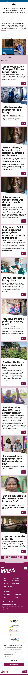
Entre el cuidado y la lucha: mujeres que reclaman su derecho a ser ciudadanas (13, 151)
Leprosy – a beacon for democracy (13, 537)
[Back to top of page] (25, 568)
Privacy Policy (18, 594)
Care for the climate (8, 586)
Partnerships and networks (10, 589)
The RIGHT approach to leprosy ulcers (13, 279)
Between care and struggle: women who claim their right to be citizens (12, 200)
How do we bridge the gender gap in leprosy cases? (13, 321)
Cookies (16, 597)
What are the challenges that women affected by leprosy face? (14, 498)
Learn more (6, 656)
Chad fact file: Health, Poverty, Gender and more (13, 365)
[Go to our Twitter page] (6, 601)
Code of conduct (16, 583)
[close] (23, 642)
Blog (7, 1)
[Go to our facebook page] (3, 601)
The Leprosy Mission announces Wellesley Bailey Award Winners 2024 (12, 459)
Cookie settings (14, 660)
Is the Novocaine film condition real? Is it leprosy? (12, 110)
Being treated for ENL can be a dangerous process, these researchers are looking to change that (13, 232)
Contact (6, 583)
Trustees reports (16, 578)
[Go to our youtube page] (12, 601)
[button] (25, 671)
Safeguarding (7, 594)
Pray (5, 597)
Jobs (5, 578)
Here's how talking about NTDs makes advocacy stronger (11, 410)
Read (23, 83)
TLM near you (6, 591)
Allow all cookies (14, 664)
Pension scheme (16, 580)
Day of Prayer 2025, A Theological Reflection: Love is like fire (13, 69)
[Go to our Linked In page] (9, 601)
